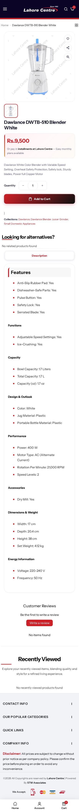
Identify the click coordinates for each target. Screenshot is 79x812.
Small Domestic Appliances (19, 223)
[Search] (65, 9)
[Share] (68, 48)
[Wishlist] (68, 38)
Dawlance (24, 219)
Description (39, 255)
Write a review (39, 623)
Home (4, 25)
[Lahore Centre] (41, 9)
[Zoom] (68, 57)
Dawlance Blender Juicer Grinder (49, 219)
